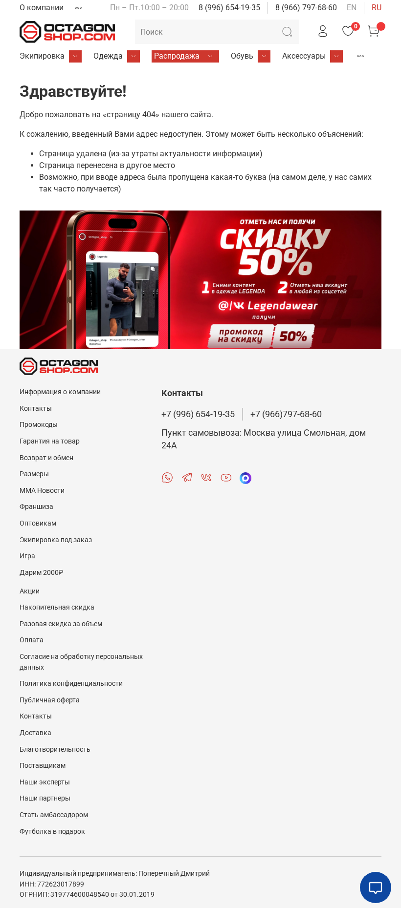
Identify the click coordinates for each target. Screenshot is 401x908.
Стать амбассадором (54, 815)
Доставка (35, 733)
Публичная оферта (50, 700)
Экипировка (42, 56)
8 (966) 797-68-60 (306, 7)
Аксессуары (304, 56)
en (351, 7)
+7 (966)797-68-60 (286, 414)
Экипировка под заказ (56, 540)
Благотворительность (55, 749)
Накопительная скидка (57, 607)
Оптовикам (38, 523)
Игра (27, 556)
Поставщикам (43, 765)
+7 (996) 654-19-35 (198, 414)
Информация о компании (60, 392)
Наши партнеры (45, 798)
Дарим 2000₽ (41, 573)
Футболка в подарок (52, 831)
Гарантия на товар (50, 441)
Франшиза (36, 507)
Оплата (32, 640)
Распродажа (177, 56)
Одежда (108, 56)
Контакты (36, 408)
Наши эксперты (45, 782)
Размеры (34, 474)
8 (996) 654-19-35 (229, 7)
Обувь (242, 56)
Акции (30, 591)
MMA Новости (42, 490)
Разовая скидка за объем (61, 624)
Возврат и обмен (46, 458)
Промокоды (39, 425)
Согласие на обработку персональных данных (81, 662)
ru (376, 7)
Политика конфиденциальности (71, 683)
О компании (42, 7)
